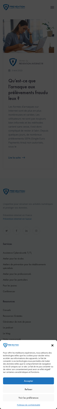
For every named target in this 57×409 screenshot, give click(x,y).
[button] (52, 345)
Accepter (28, 380)
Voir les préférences (28, 397)
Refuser (28, 389)
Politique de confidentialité (28, 405)
